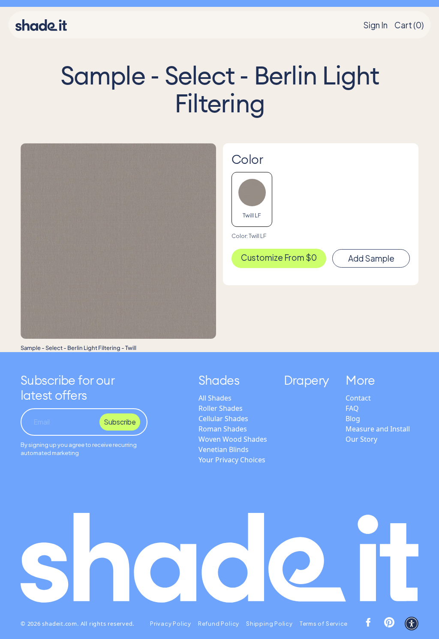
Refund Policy (218, 623)
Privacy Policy (170, 623)
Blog (353, 418)
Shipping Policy (269, 623)
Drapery (306, 380)
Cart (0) (409, 25)
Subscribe (120, 421)
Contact (358, 398)
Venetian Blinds (223, 449)
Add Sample (371, 258)
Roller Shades (220, 408)
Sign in (375, 25)
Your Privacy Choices (231, 459)
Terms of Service (324, 623)
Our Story (361, 439)
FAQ (352, 408)
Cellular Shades (223, 418)
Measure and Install (378, 429)
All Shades (215, 398)
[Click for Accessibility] (411, 623)
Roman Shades (222, 429)
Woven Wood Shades (232, 439)
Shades (219, 380)
